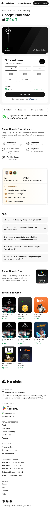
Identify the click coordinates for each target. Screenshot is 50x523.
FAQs (4, 494)
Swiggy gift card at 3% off (12, 472)
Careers (5, 491)
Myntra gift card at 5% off (12, 475)
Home (4, 11)
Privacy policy (7, 447)
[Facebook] (7, 501)
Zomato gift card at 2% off (12, 469)
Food (4, 425)
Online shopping (8, 432)
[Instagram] (3, 501)
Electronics (6, 435)
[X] (11, 501)
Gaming (13, 11)
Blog (3, 487)
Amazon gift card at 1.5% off (13, 462)
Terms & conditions (10, 450)
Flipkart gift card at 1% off (12, 465)
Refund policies (8, 453)
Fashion (5, 438)
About (4, 484)
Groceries (6, 428)
